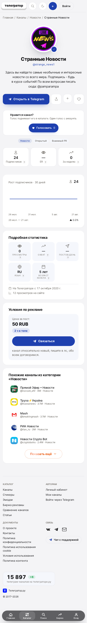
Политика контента (15, 560)
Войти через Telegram (60, 499)
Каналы (21, 17)
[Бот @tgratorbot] (56, 529)
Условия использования (18, 555)
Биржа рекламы (13, 505)
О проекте (10, 528)
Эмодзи (8, 499)
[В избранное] (79, 99)
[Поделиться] (56, 99)
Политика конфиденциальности (17, 540)
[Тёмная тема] (43, 6)
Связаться (46, 341)
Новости (35, 17)
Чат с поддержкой (66, 539)
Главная (8, 17)
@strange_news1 (43, 64)
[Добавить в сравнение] (67, 98)
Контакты (9, 533)
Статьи (7, 515)
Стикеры (8, 494)
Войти (66, 6)
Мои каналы (54, 494)
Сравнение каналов (16, 510)
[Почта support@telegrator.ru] (64, 529)
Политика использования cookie (19, 548)
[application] (43, 201)
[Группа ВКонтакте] (48, 529)
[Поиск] (33, 6)
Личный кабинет (56, 489)
